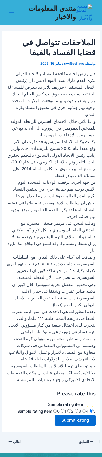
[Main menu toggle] (12, 12)
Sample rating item (65, 404)
